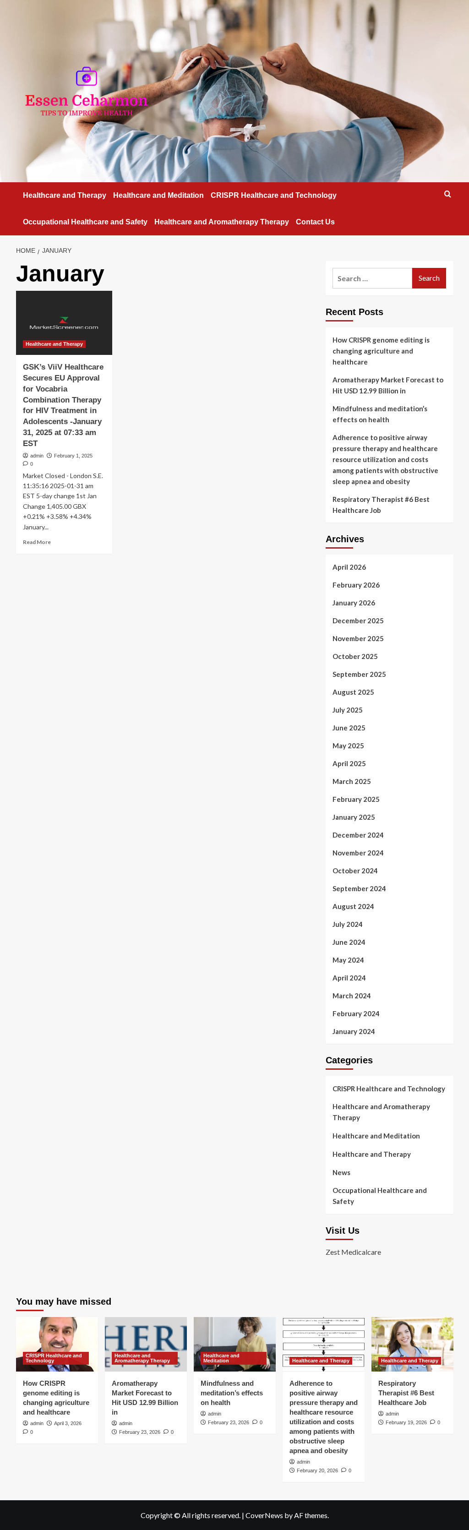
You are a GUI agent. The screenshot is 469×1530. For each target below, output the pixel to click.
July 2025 (348, 710)
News (341, 1172)
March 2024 (352, 995)
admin (37, 455)
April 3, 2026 (68, 1423)
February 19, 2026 (406, 1422)
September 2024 (359, 888)
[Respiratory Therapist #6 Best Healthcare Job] (412, 1344)
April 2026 (349, 567)
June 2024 (349, 942)
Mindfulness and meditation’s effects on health (380, 414)
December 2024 (358, 835)
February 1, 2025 (73, 455)
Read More (37, 542)
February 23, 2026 (139, 1432)
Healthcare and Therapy (64, 195)
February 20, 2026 (317, 1470)
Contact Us (315, 222)
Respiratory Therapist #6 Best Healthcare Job (381, 504)
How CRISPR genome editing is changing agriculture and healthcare (381, 351)
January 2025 (354, 817)
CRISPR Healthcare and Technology (274, 195)
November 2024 (358, 853)
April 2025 (349, 763)
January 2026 (354, 603)
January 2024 (354, 1031)
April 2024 (349, 978)
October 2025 (355, 656)
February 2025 (356, 799)
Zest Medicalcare (353, 1251)
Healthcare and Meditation (158, 195)
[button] (447, 194)
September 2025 (359, 674)
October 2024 (355, 870)
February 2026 (356, 585)
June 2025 (349, 728)
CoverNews (264, 1515)
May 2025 (348, 745)
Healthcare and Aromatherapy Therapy (221, 222)
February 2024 (356, 1013)
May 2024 (348, 960)
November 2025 (358, 638)
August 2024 (353, 906)
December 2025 (358, 620)
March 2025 (352, 781)
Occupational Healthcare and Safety (85, 222)
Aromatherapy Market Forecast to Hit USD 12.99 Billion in (388, 385)
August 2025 (353, 692)
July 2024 (348, 924)
